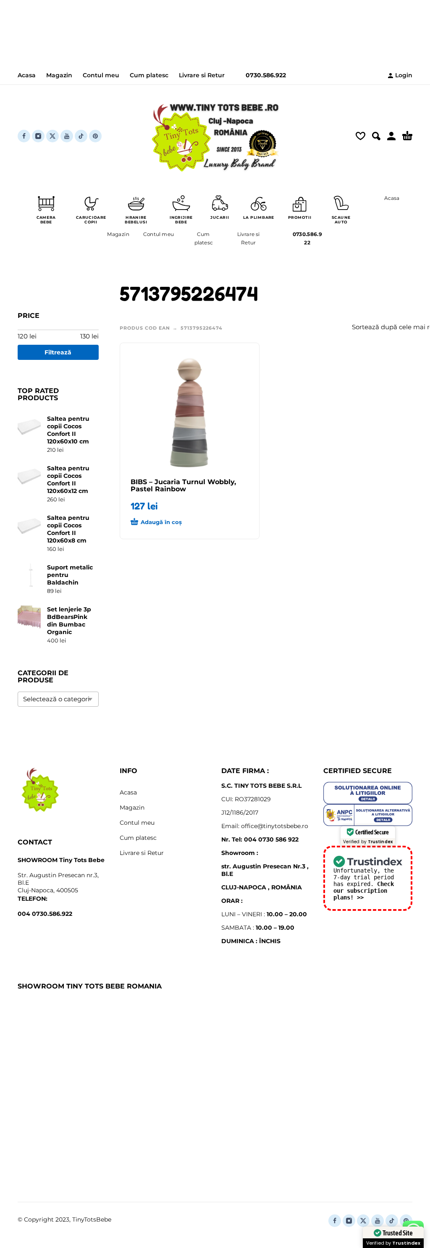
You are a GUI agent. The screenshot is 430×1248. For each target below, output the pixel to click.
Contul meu (101, 75)
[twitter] (52, 136)
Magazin (59, 75)
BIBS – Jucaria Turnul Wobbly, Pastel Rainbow (183, 485)
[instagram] (38, 136)
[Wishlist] (360, 136)
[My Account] (391, 136)
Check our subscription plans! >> (363, 891)
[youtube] (66, 136)
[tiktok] (81, 136)
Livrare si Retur (202, 75)
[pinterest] (95, 136)
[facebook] (24, 136)
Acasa (27, 75)
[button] (376, 136)
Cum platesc (149, 75)
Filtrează (58, 352)
